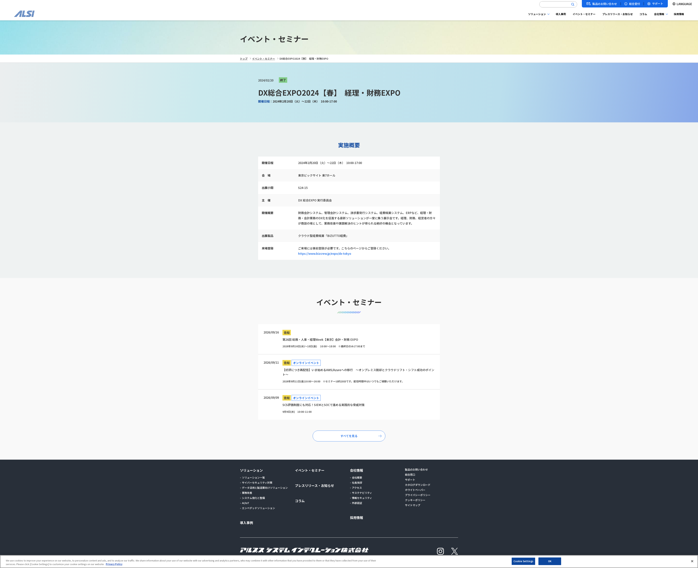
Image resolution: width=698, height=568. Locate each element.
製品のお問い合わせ (604, 3)
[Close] (692, 561)
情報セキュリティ (362, 498)
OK (549, 561)
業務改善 (247, 493)
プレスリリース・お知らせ (617, 14)
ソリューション (537, 14)
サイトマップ (412, 505)
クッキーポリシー (415, 500)
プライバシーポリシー (417, 495)
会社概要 (357, 477)
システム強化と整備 (253, 498)
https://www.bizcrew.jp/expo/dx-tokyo (324, 253)
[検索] (572, 4)
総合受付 (634, 3)
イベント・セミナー (584, 14)
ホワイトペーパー (415, 490)
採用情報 (679, 14)
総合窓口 (410, 474)
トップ (244, 58)
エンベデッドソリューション (258, 508)
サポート (657, 3)
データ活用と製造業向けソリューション (265, 487)
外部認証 (357, 503)
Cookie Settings (523, 561)
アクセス (357, 487)
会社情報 (659, 14)
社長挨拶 (357, 482)
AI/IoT (245, 503)
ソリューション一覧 (253, 477)
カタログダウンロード (417, 485)
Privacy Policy (114, 564)
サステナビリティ (362, 493)
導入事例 (561, 14)
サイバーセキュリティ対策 (257, 482)
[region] (349, 561)
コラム (643, 14)
